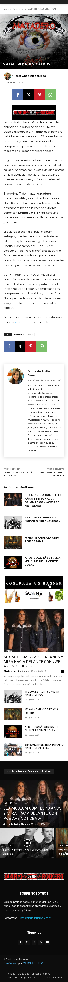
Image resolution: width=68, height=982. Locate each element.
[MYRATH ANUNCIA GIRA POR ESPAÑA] (13, 542)
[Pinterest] (39, 94)
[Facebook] (17, 94)
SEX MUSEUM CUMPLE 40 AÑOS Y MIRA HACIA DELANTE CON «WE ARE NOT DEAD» (43, 500)
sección (20, 322)
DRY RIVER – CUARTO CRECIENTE (51, 474)
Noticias (8, 651)
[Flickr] (27, 942)
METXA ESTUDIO (33, 963)
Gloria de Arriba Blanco (30, 76)
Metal (30, 334)
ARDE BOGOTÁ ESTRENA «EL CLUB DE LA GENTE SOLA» (42, 561)
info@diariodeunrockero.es (35, 918)
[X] (28, 94)
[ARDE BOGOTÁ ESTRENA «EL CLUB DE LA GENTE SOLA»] (13, 562)
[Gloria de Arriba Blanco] (8, 76)
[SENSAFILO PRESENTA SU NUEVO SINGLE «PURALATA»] (13, 749)
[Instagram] (34, 942)
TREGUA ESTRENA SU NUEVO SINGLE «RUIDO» (42, 519)
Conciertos (18, 9)
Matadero (19, 334)
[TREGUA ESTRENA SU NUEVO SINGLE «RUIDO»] (13, 522)
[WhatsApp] (50, 94)
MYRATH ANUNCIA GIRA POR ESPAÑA (42, 539)
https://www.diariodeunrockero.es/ (44, 380)
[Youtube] (47, 942)
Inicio (6, 9)
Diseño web (10, 963)
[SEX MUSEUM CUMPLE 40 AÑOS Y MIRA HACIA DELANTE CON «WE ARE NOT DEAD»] (13, 499)
